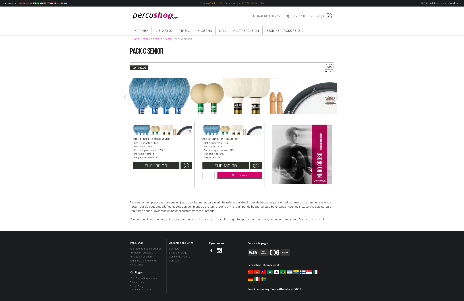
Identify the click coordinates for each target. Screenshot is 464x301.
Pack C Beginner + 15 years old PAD (220, 139)
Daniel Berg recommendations (140, 287)
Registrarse (274, 16)
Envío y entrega (178, 252)
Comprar (241, 175)
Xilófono (205, 30)
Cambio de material (180, 256)
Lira (222, 30)
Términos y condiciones (143, 260)
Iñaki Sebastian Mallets (143, 278)
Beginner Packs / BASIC (284, 30)
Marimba (141, 30)
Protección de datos (141, 252)
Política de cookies (141, 256)
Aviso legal (136, 264)
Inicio (135, 39)
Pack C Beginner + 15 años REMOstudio (152, 139)
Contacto (174, 248)
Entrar (257, 16)
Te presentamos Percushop (145, 248)
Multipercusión (246, 30)
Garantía (174, 260)
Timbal (184, 30)
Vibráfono (163, 30)
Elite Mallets (137, 282)
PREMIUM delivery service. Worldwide (441, 3)
